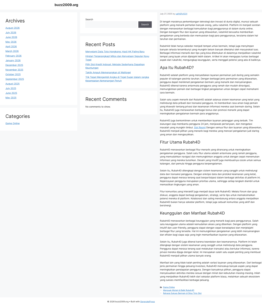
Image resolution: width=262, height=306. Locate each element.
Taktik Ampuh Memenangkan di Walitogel (108, 72)
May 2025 (10, 97)
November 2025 (14, 69)
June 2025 (11, 93)
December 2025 (14, 65)
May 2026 (11, 41)
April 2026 (11, 46)
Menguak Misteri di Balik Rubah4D (178, 290)
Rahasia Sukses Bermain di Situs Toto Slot (182, 293)
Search (89, 19)
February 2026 (13, 55)
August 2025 (12, 83)
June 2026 (11, 37)
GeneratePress (147, 301)
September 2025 (14, 79)
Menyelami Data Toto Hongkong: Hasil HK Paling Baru (115, 51)
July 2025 (10, 88)
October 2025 (13, 74)
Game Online (169, 287)
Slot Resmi (200, 127)
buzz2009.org (66, 5)
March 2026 (12, 51)
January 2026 (13, 60)
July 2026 (10, 32)
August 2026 (12, 28)
